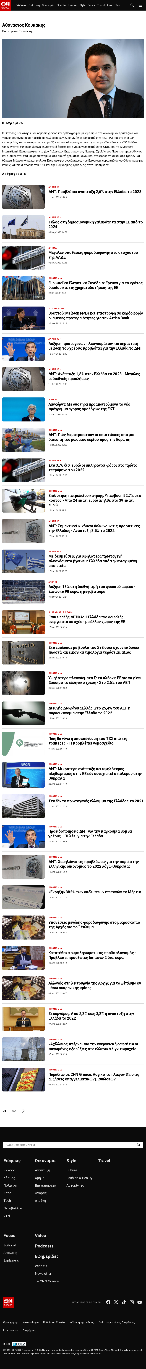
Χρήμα (40, 1178)
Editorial (9, 1245)
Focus (91, 5)
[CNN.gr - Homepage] (5, 5)
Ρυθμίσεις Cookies (54, 1322)
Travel (101, 5)
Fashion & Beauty (79, 1178)
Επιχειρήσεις (45, 1185)
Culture (71, 1170)
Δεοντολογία (31, 1322)
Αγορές (41, 1193)
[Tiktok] (124, 1302)
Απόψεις (10, 1253)
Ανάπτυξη (42, 1170)
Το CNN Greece (47, 1281)
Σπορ (110, 5)
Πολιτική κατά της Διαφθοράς (117, 1322)
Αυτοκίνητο (75, 1185)
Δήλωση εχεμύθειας (82, 1322)
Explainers (11, 1260)
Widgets (41, 1266)
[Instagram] (132, 1302)
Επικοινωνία (10, 1330)
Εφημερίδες (47, 1256)
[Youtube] (139, 1302)
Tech (118, 5)
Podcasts (44, 1246)
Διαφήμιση (29, 1330)
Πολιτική (34, 5)
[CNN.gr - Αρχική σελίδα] (8, 1302)
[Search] (138, 1144)
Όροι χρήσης (10, 1322)
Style (82, 5)
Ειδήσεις (21, 5)
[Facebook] (108, 1302)
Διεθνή (40, 1201)
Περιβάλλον (12, 1208)
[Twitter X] (116, 1302)
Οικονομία (48, 5)
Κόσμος (72, 5)
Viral (6, 1216)
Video (40, 1235)
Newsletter (43, 1274)
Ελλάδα (61, 5)
